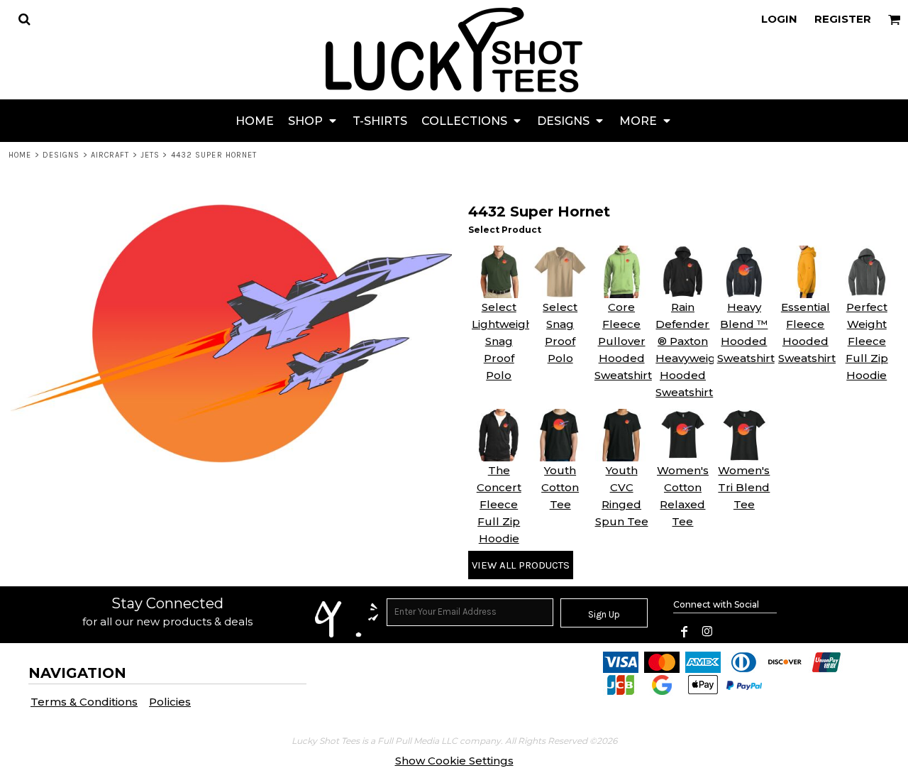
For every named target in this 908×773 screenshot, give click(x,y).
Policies (170, 701)
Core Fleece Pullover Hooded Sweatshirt (623, 341)
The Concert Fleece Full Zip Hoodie (499, 504)
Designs (61, 155)
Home (20, 155)
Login (779, 19)
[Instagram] (707, 632)
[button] (24, 19)
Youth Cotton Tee (560, 487)
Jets (150, 155)
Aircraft (110, 155)
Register (842, 19)
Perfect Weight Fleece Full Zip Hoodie (867, 341)
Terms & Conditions (84, 701)
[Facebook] (684, 632)
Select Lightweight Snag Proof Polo (504, 341)
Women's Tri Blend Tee (744, 487)
